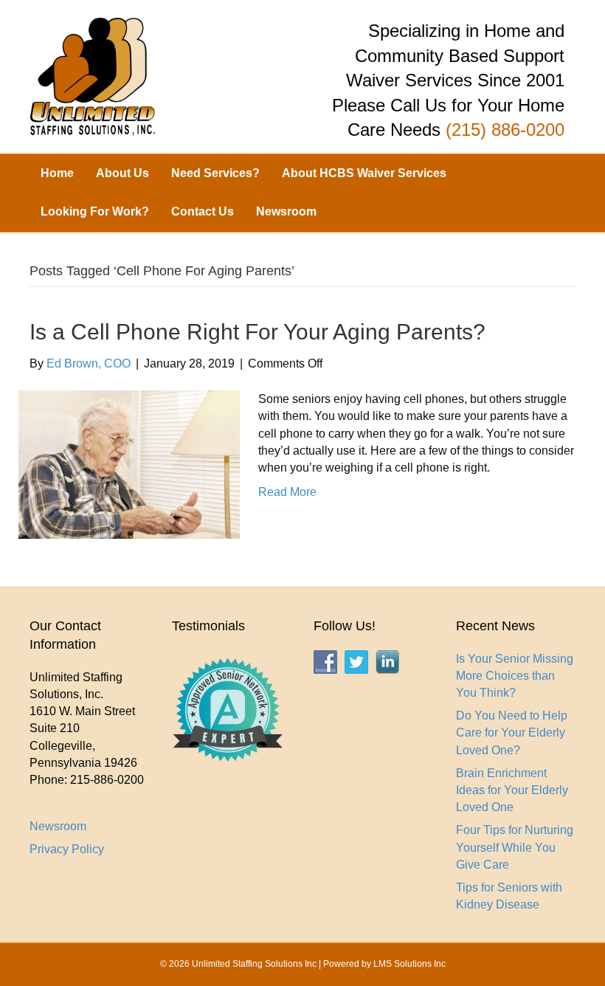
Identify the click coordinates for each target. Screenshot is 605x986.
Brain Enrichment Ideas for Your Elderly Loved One (512, 790)
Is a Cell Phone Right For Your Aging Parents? (257, 332)
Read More (287, 492)
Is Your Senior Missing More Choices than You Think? (514, 675)
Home (57, 173)
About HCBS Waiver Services (364, 173)
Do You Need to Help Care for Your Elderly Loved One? (511, 732)
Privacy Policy (67, 849)
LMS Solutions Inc (409, 964)
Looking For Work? (95, 211)
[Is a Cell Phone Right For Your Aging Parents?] (129, 464)
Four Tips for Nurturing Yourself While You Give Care (514, 847)
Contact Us (202, 211)
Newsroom (286, 211)
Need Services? (215, 173)
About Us (122, 173)
